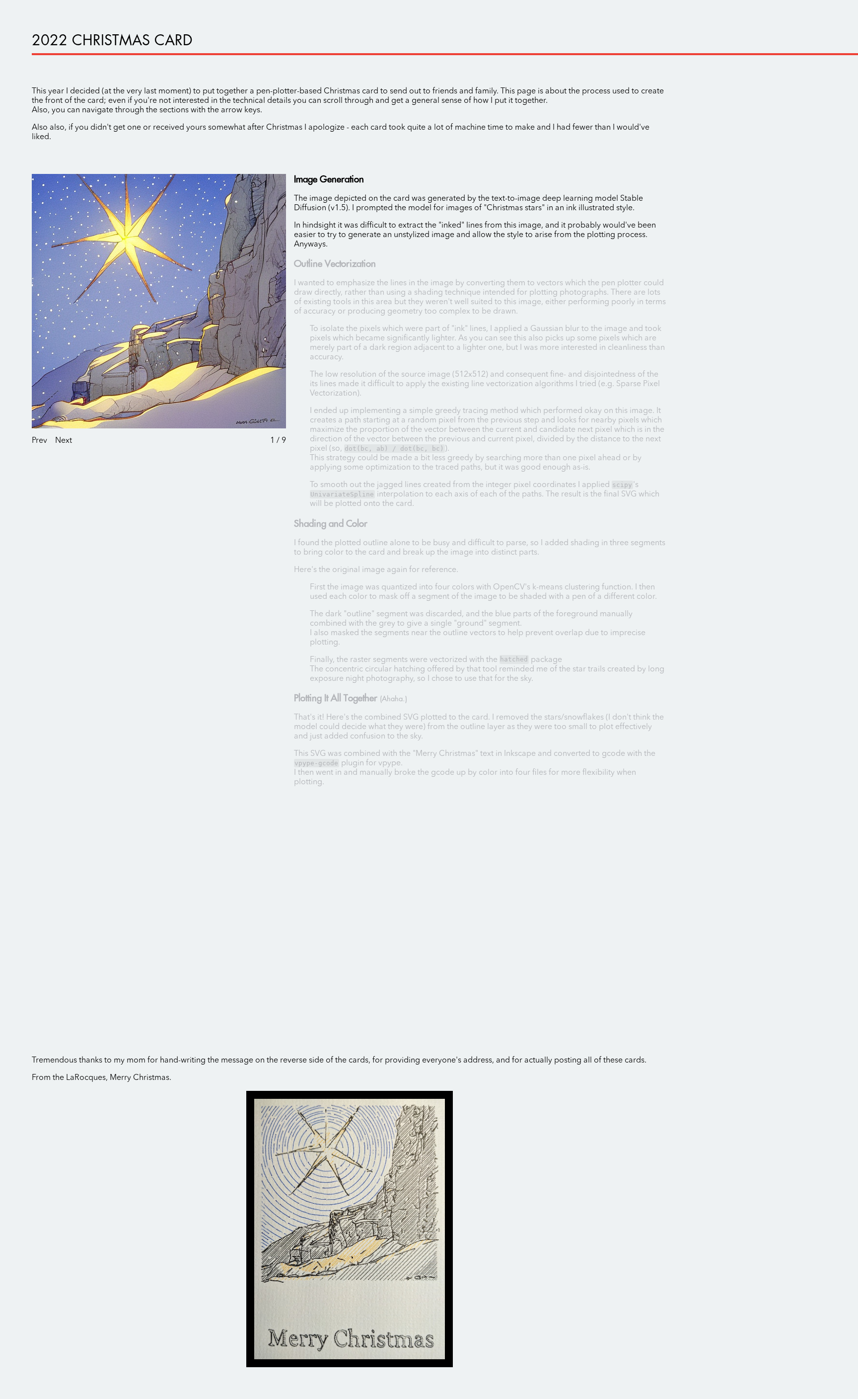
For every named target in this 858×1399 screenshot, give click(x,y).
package (531, 660)
